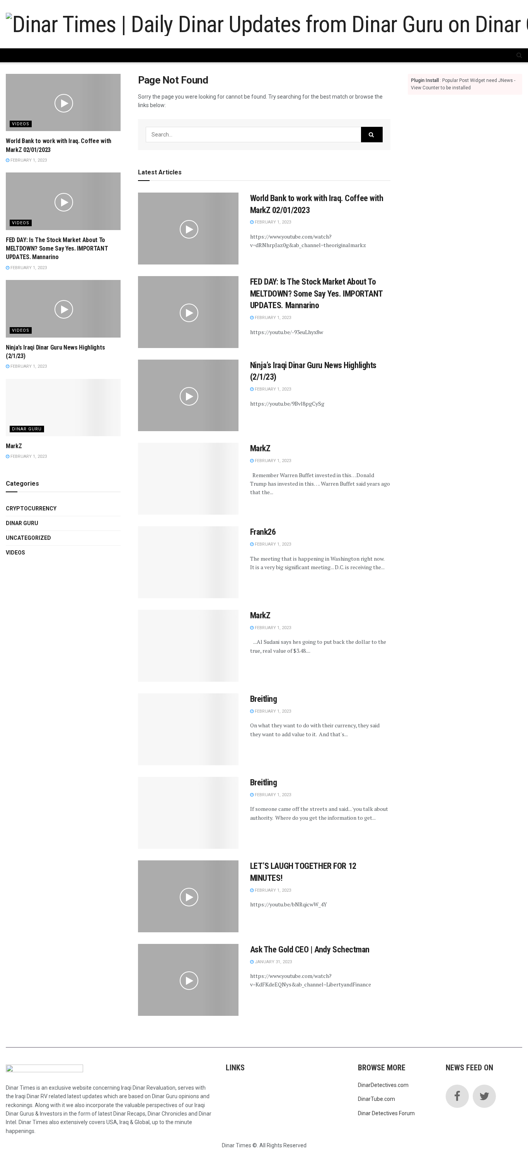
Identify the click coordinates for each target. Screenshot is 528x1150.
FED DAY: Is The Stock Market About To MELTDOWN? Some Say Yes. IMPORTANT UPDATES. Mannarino (316, 294)
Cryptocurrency (31, 508)
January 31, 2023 (273, 961)
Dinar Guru (27, 429)
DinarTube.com (376, 1099)
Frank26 (263, 532)
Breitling (263, 699)
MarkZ (260, 448)
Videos (20, 123)
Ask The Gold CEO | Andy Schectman (310, 949)
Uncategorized (28, 538)
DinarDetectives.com (383, 1085)
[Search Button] (372, 134)
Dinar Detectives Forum (386, 1113)
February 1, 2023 (272, 222)
